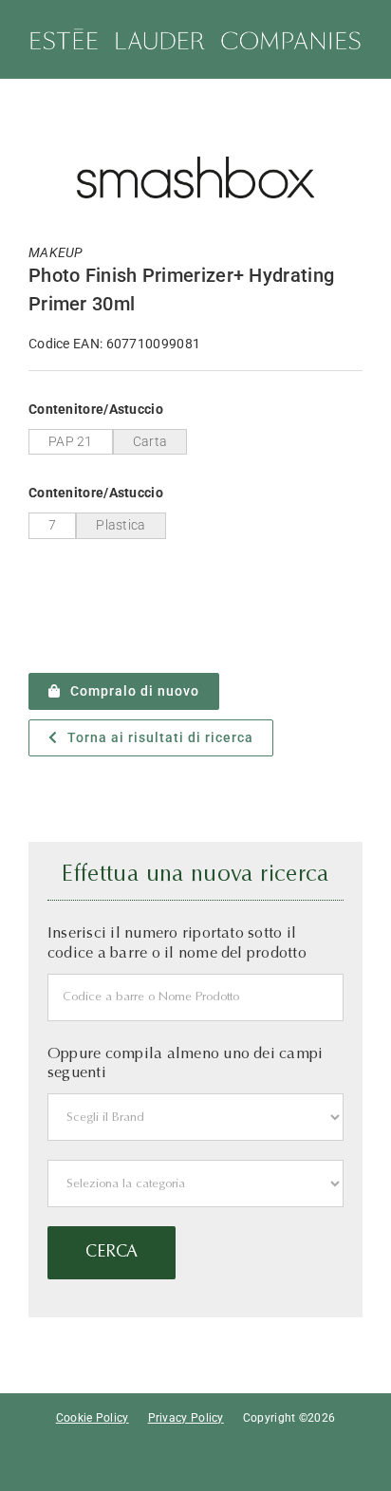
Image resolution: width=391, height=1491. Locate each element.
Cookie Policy (92, 1418)
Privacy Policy (186, 1418)
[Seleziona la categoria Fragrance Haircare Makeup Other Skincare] (195, 1183)
